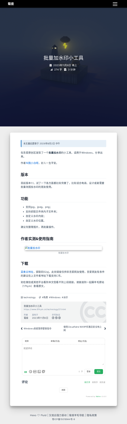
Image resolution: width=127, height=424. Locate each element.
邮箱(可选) (55, 341)
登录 (88, 371)
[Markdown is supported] (26, 371)
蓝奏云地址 (27, 271)
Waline (98, 396)
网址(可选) (82, 341)
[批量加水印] (63, 248)
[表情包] (35, 371)
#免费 (45, 297)
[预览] (43, 371)
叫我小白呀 (32, 163)
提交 (99, 371)
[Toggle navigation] (115, 4)
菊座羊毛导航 (76, 415)
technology (30, 297)
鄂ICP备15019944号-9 (63, 419)
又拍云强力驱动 (58, 415)
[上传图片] (39, 371)
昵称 (27, 341)
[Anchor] (18, 174)
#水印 (65, 297)
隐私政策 (92, 415)
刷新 (63, 390)
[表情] (30, 371)
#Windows (55, 297)
